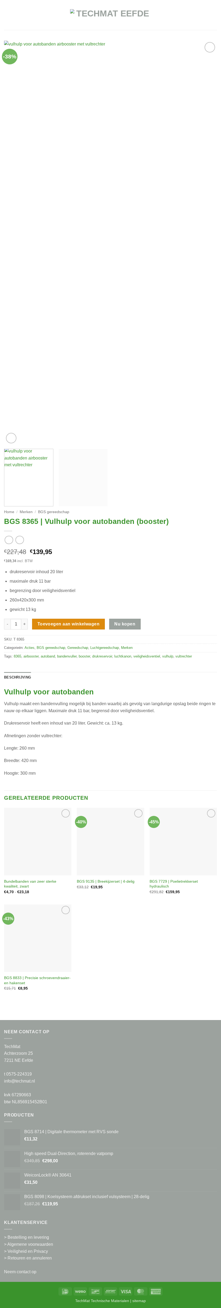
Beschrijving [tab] (17, 677)
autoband (48, 656)
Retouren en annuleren (30, 1258)
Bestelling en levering (28, 1237)
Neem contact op (20, 1271)
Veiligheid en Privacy (28, 1251)
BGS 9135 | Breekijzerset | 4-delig (105, 881)
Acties (29, 648)
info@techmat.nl (19, 1081)
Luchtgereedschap (104, 648)
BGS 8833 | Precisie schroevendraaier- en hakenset (37, 980)
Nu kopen (124, 624)
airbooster (31, 656)
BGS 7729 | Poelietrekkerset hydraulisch (174, 884)
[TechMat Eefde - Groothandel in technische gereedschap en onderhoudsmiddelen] (110, 17)
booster (84, 656)
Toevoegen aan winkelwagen (68, 624)
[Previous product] (19, 540)
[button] (7, 17)
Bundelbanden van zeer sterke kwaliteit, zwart (30, 884)
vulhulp (167, 656)
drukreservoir (102, 656)
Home (9, 512)
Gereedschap (77, 648)
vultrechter (183, 656)
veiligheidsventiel (146, 656)
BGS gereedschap (53, 512)
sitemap (139, 1301)
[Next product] (9, 540)
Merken (26, 512)
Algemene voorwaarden (30, 1244)
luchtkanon (122, 656)
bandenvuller (67, 656)
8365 (17, 656)
